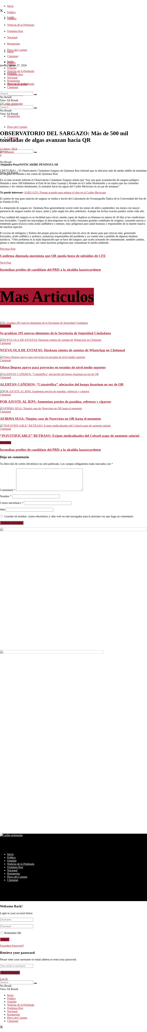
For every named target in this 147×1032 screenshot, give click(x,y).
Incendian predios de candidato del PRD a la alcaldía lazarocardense (50, 450)
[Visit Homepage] (11, 103)
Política (11, 12)
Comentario (7, 490)
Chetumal (12, 87)
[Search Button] (35, 152)
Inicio (10, 6)
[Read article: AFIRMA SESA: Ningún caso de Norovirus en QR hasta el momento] (73, 408)
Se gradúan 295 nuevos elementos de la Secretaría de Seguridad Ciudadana (55, 333)
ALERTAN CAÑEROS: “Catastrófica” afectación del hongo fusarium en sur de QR (62, 384)
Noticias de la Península (20, 24)
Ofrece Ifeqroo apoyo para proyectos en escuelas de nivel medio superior (53, 367)
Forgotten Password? (12, 945)
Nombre (5, 496)
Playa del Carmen (17, 49)
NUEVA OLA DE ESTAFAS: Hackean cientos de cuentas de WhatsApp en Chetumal (62, 350)
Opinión (11, 67)
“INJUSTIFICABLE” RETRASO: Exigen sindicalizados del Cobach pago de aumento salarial (69, 436)
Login (10, 17)
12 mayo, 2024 (8, 148)
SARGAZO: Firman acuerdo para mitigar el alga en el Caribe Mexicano (65, 192)
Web (2, 509)
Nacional (12, 37)
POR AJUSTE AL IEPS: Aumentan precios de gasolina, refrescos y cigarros (55, 401)
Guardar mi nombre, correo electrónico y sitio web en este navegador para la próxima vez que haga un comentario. (69, 516)
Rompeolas (13, 43)
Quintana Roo (15, 31)
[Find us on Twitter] (1, 11)
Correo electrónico (11, 502)
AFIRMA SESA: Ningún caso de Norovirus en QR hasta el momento (50, 419)
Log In (4, 978)
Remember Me (12, 932)
